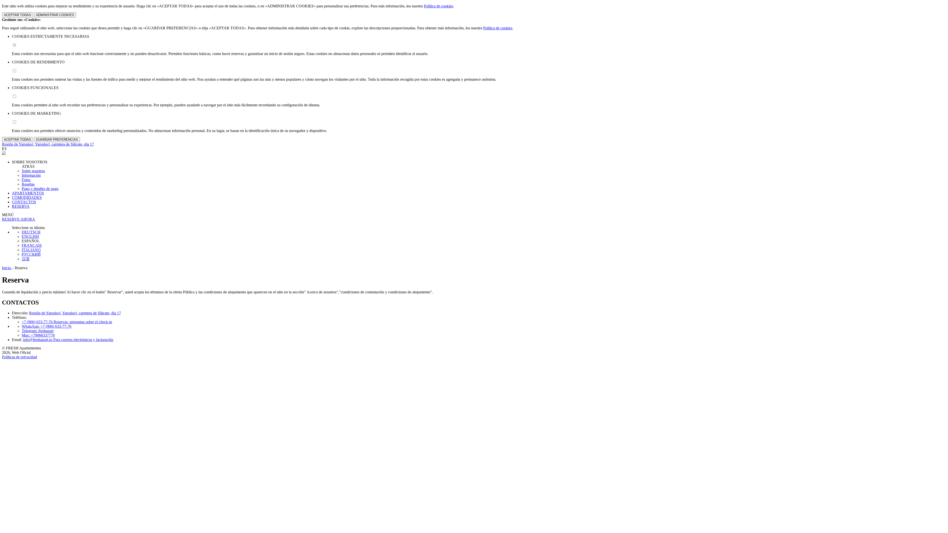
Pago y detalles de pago (40, 189)
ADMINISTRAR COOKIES (55, 15)
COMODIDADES (27, 197)
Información (31, 175)
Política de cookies (438, 6)
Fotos (26, 180)
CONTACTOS (24, 202)
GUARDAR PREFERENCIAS (57, 139)
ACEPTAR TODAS (17, 15)
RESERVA (21, 206)
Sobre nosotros (33, 171)
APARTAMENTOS (28, 193)
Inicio (7, 268)
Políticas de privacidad (19, 357)
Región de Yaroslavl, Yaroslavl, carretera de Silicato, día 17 (75, 313)
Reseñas (28, 184)
